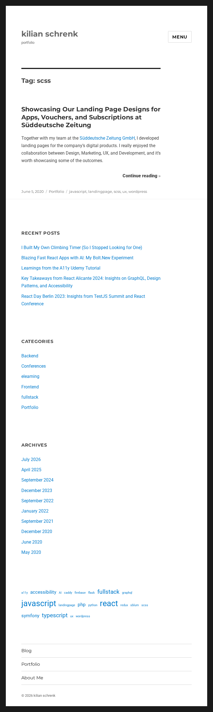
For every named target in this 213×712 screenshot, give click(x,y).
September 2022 (37, 500)
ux (124, 191)
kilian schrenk (49, 34)
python (92, 605)
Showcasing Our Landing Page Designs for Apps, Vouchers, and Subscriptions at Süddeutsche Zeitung (91, 117)
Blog (26, 650)
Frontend (30, 387)
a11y (24, 593)
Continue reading (142, 175)
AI (60, 593)
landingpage (100, 191)
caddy (68, 593)
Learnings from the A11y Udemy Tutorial (60, 268)
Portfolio (56, 191)
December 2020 (36, 531)
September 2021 (37, 521)
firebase (80, 593)
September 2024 (37, 480)
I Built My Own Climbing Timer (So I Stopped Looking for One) (81, 247)
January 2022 (35, 511)
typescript (55, 615)
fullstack (29, 397)
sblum (134, 605)
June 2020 (31, 542)
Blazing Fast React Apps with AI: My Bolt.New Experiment (77, 257)
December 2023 (36, 490)
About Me (32, 677)
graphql (127, 593)
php (82, 604)
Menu (179, 37)
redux (124, 605)
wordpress (137, 191)
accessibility (43, 592)
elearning (30, 376)
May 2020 (31, 552)
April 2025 (31, 469)
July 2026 (31, 459)
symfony (30, 615)
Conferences (33, 366)
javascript (78, 191)
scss (117, 191)
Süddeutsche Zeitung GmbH (107, 138)
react (109, 603)
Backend (29, 355)
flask (91, 593)
